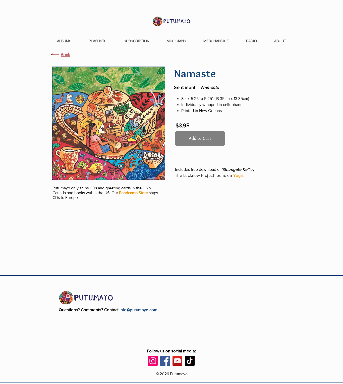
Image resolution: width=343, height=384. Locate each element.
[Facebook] (165, 361)
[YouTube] (177, 361)
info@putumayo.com (138, 309)
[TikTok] (190, 361)
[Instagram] (153, 361)
